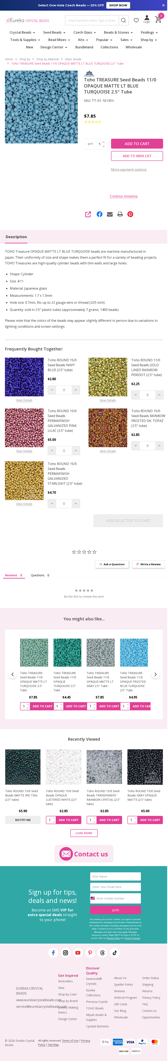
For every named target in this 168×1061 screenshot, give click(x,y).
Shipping (147, 984)
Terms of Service (132, 938)
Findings (147, 32)
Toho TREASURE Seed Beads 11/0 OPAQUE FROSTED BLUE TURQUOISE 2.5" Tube (111, 681)
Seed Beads (52, 32)
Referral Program (125, 998)
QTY (90, 144)
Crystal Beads (20, 32)
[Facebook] (99, 214)
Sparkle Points (123, 984)
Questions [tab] (37, 575)
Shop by (147, 40)
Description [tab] (16, 236)
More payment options (128, 169)
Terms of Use (70, 1040)
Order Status (150, 978)
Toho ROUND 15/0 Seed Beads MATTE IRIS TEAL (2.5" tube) (21, 795)
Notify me (23, 820)
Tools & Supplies (23, 40)
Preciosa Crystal (96, 1002)
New (29, 47)
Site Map (53, 1044)
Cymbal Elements (97, 1026)
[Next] (155, 674)
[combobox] (92, 20)
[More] (34, 32)
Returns (147, 991)
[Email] (110, 214)
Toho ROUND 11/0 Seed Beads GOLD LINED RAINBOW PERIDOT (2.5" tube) (146, 367)
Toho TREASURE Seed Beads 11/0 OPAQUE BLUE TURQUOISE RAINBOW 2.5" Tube (144, 681)
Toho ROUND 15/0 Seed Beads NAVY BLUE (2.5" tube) (62, 365)
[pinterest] (90, 953)
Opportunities (151, 1017)
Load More (84, 833)
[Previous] (12, 674)
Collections (109, 47)
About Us (120, 978)
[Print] (120, 214)
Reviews (119, 991)
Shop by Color (67, 994)
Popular (102, 40)
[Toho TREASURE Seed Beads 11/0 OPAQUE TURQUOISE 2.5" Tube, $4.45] (45, 653)
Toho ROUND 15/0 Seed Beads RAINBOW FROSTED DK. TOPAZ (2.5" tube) (148, 418)
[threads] (102, 953)
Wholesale (134, 47)
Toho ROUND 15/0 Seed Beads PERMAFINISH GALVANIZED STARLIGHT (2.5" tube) (65, 474)
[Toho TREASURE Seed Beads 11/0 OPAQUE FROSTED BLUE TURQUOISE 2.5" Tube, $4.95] (112, 653)
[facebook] (53, 953)
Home (9, 59)
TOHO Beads (95, 1008)
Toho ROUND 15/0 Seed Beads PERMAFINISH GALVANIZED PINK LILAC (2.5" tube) (62, 421)
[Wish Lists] (136, 20)
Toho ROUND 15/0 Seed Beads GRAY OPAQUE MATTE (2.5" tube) (143, 795)
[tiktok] (115, 953)
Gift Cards (120, 1004)
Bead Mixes (57, 40)
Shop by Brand (68, 1001)
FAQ (145, 1004)
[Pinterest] (130, 214)
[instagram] (65, 953)
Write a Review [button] (151, 564)
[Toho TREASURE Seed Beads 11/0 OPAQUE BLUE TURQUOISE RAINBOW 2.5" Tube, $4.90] (145, 653)
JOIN (115, 910)
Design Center (52, 47)
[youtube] (78, 953)
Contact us (149, 1011)
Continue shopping (123, 196)
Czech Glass (83, 32)
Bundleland (84, 47)
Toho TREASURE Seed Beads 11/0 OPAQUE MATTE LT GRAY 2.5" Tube (78, 679)
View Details (24, 400)
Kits (81, 40)
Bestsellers (65, 981)
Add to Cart (137, 143)
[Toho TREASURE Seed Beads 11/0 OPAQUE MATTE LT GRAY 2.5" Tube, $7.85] (79, 653)
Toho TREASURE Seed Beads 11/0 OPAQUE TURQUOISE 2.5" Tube (42, 681)
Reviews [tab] (11, 575)
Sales (124, 40)
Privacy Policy (113, 938)
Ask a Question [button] (114, 564)
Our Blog (120, 1011)
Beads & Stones (116, 32)
